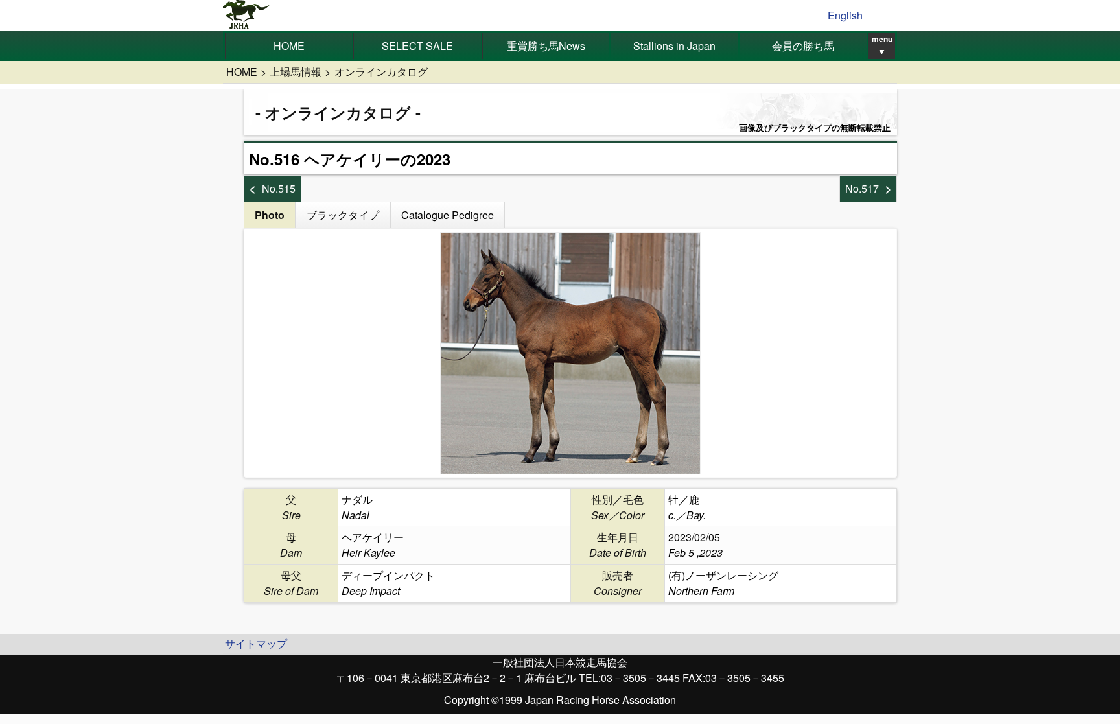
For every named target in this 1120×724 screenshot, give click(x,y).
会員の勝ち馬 (803, 45)
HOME (289, 45)
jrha (246, 15)
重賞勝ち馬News (546, 45)
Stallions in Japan (674, 45)
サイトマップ (256, 643)
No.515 (279, 188)
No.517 (862, 188)
